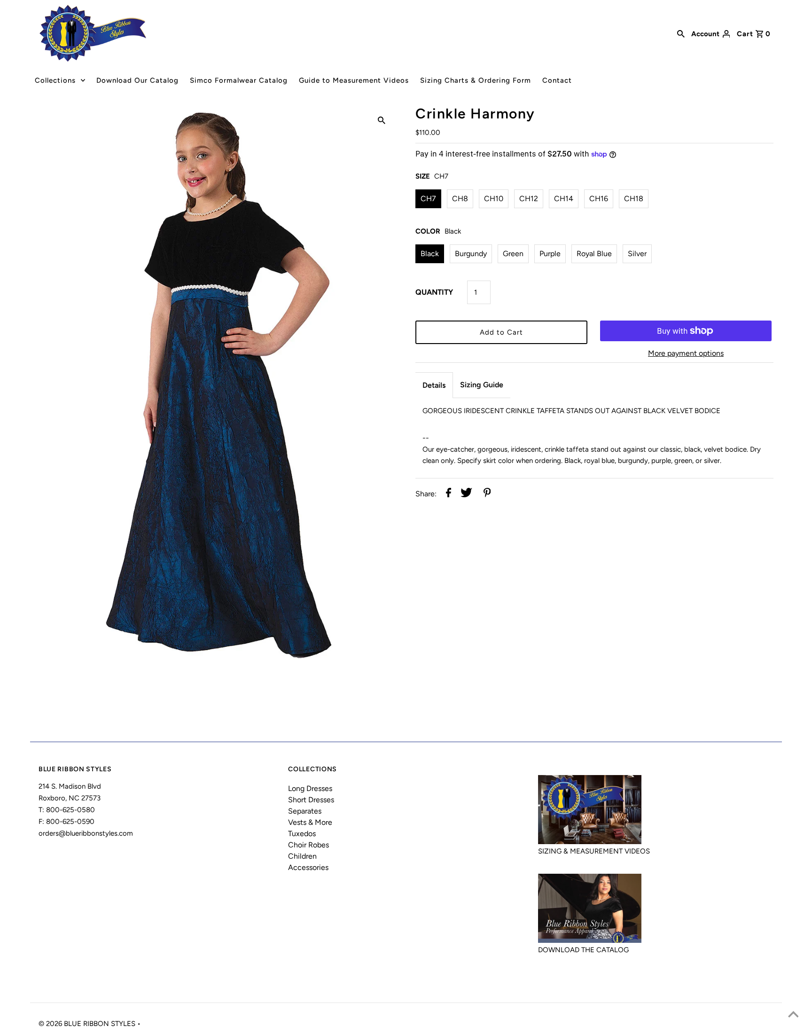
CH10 (493, 198)
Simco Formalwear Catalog (239, 80)
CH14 (563, 198)
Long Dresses (310, 788)
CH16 (598, 198)
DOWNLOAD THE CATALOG (583, 950)
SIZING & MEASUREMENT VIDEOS (594, 851)
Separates (304, 811)
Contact (557, 80)
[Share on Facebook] (448, 494)
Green (513, 253)
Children (302, 856)
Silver (637, 253)
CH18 (633, 198)
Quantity (434, 292)
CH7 (428, 198)
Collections (55, 80)
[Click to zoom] (381, 120)
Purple (550, 253)
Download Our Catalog (137, 80)
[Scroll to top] (793, 1015)
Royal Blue (594, 253)
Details (433, 385)
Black (430, 253)
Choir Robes (308, 844)
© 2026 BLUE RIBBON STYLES (88, 1023)
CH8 (460, 198)
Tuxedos (302, 833)
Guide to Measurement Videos (354, 80)
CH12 (528, 198)
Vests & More (310, 822)
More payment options (686, 353)
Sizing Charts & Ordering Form (475, 80)
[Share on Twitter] (466, 494)
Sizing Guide (481, 384)
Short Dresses (311, 799)
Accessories (308, 867)
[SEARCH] (681, 33)
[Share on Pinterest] (487, 494)
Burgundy (471, 253)
